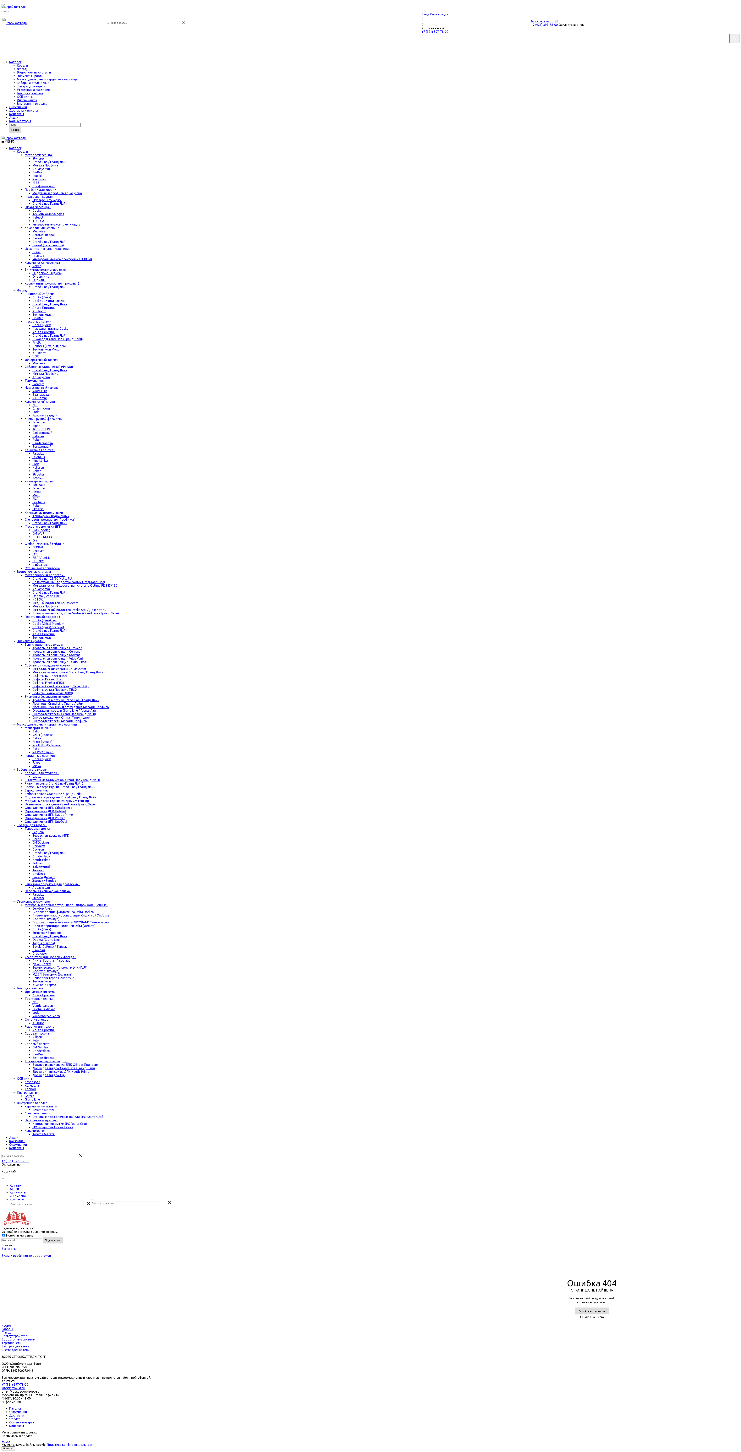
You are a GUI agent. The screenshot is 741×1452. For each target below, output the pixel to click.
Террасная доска (38, 828)
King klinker (40, 460)
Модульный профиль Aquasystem (57, 193)
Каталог (15, 62)
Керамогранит (36, 1130)
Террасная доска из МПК (50, 835)
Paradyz (38, 384)
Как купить (17, 1141)
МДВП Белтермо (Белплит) (52, 974)
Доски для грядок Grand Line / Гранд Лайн (63, 1068)
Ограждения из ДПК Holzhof (45, 811)
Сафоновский (42, 432)
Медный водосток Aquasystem (55, 603)
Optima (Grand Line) (46, 596)
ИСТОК (37, 599)
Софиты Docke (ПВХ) (47, 679)
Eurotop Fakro (42, 908)
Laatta (36, 776)
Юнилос (38, 1023)
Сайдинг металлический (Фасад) (49, 366)
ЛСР (35, 405)
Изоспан (38, 950)
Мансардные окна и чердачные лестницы (47, 79)
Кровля (22, 65)
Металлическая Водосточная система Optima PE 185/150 (74, 585)
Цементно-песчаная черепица (47, 248)
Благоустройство (30, 93)
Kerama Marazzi (43, 1110)
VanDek (37, 1054)
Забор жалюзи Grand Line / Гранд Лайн (53, 794)
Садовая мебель (38, 1033)
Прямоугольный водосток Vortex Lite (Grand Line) (68, 582)
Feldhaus (38, 457)
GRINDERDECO (42, 537)
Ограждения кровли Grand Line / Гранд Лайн (64, 710)
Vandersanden (42, 443)
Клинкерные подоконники (44, 512)
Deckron (38, 849)
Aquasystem (41, 169)
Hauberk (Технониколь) (49, 346)
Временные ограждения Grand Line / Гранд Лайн (60, 787)
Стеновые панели (38, 1113)
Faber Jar (38, 422)
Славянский (41, 408)
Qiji (34, 540)
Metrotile (38, 231)
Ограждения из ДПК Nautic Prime (49, 814)
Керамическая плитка (41, 1106)
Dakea (36, 738)
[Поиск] (92, 1199)
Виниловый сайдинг (40, 294)
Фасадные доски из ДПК (44, 526)
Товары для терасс (31, 86)
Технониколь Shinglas (48, 214)
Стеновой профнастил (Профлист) (51, 519)
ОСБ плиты (25, 96)
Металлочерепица (39, 155)
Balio (36, 731)
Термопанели (35, 380)
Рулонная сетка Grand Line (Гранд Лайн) (54, 783)
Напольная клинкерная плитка (48, 891)
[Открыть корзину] (6, 11)
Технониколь (42, 314)
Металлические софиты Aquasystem (59, 669)
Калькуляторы (20, 121)
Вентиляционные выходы (44, 644)
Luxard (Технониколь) (48, 245)
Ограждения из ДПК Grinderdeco (48, 807)
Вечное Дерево (43, 877)
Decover (38, 550)
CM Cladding (41, 530)
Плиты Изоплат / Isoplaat (51, 960)
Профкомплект (43, 186)
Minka (36, 766)
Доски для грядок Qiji (48, 1075)
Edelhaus (38, 485)
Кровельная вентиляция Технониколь (60, 662)
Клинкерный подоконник (50, 516)
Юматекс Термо (44, 985)
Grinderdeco (41, 856)
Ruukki (37, 175)
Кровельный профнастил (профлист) (53, 283)
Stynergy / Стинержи (47, 200)
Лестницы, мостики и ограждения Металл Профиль (70, 707)
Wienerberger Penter (46, 1016)
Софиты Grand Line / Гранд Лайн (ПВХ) (60, 686)
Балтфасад (40, 394)
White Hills (39, 391)
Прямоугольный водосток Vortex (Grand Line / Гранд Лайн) (75, 613)
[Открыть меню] (3, 4)
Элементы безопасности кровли (49, 696)
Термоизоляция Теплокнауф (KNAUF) (59, 967)
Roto (35, 748)
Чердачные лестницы (41, 755)
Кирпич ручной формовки (44, 419)
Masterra (38, 363)
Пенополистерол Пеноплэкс (53, 978)
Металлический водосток (45, 575)
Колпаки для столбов (42, 773)
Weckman (39, 179)
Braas (36, 252)
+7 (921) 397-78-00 (435, 31)
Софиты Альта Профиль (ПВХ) (54, 689)
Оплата (14, 1419)
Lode (35, 412)
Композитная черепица (43, 228)
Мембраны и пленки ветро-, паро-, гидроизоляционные (66, 905)
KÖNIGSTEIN (41, 429)
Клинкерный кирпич (40, 481)
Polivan (37, 863)
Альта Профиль (43, 307)
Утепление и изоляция (33, 89)
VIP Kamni (39, 398)
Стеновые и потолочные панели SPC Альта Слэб (67, 1116)
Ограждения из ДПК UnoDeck (46, 821)
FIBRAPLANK (41, 557)
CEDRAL (38, 547)
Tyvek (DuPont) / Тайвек (49, 946)
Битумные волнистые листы (46, 269)
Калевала (32, 1085)
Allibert (37, 1037)
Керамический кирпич (41, 401)
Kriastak (38, 255)
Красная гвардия (44, 415)
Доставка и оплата (23, 110)
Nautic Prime (41, 860)
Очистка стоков (37, 1019)
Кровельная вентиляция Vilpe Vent (57, 658)
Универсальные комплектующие (56, 224)
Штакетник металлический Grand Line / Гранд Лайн (62, 780)
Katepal (37, 217)
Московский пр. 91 (544, 21)
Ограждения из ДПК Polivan (45, 818)
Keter (36, 1040)
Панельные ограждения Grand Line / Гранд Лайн (60, 804)
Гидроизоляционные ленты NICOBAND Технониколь (70, 922)
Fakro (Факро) (42, 741)
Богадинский (41, 446)
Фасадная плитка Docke (50, 328)
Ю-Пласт (39, 311)
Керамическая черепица (43, 262)
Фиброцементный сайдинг (45, 544)
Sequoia (38, 832)
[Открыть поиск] (3, 11)
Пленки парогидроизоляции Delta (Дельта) (64, 925)
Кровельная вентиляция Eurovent (57, 648)
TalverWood (41, 866)
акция (6, 1441)
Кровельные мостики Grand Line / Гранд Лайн (65, 700)
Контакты (16, 114)
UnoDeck (38, 873)
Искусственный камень (42, 387)
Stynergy (38, 158)
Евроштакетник (36, 790)
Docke (36, 210)
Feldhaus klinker (43, 1009)
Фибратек (39, 564)
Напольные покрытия (41, 1120)
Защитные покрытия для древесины (52, 884)
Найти (15, 129)
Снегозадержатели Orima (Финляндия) (61, 717)
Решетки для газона (40, 1026)
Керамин (38, 478)
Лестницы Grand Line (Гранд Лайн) (57, 703)
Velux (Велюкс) (43, 735)
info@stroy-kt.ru (13, 1388)
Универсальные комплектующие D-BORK (62, 259)
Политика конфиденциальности (70, 1444)
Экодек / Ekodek (44, 880)
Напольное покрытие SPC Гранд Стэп (59, 1123)
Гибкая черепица (38, 207)
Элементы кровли (30, 76)
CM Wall (38, 533)
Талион (30, 1089)
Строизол (39, 953)
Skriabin (38, 509)
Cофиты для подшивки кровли (48, 665)
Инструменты (27, 100)
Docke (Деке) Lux (44, 620)
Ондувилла (40, 276)
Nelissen (38, 436)
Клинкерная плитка (40, 450)
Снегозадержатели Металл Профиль (59, 721)
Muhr (36, 425)
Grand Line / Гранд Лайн (49, 162)
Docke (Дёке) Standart (48, 627)
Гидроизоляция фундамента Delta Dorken (63, 912)
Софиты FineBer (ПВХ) (48, 682)
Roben (36, 266)
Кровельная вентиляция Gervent (56, 651)
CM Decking (40, 842)
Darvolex (38, 846)
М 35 (35, 182)
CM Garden (40, 1047)
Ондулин (39, 280)
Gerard (37, 238)
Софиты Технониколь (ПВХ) (52, 693)
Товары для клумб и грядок (46, 1061)
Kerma (36, 491)
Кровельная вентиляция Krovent (56, 655)
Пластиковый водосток (43, 616)
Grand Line (32, 1099)
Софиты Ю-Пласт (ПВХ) (49, 675)
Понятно (8, 1448)
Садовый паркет (38, 1044)
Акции (13, 117)
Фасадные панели (39, 321)
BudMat (38, 172)
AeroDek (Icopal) (44, 235)
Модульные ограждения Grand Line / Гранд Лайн (60, 797)
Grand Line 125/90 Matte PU (52, 578)
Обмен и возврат (21, 1422)
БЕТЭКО (38, 561)
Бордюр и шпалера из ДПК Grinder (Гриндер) (65, 1064)
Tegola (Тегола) (43, 943)
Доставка (16, 1415)
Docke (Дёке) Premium (48, 623)
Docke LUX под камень (48, 300)
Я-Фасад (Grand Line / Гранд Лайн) (57, 339)
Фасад (22, 69)
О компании (18, 107)
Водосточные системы (34, 72)
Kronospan (32, 1082)
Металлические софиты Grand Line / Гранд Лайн (67, 672)
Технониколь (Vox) (46, 349)
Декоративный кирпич (42, 360)
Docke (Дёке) (41, 297)
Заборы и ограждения (33, 82)
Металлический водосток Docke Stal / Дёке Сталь (69, 610)
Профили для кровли (41, 189)
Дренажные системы (41, 991)
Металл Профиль (45, 165)
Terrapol (38, 870)
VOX (35, 356)
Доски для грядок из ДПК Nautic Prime (60, 1071)
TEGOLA (38, 221)
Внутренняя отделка (32, 103)
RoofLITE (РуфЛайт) (46, 745)
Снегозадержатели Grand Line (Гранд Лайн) (64, 714)
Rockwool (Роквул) (45, 919)
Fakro (36, 762)
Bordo (36, 839)
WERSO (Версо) (43, 752)
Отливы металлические (42, 568)
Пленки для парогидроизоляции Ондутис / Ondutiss (70, 915)
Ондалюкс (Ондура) (47, 273)
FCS (35, 554)
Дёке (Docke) (41, 964)
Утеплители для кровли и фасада (50, 957)
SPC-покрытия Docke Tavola (52, 1127)
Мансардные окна (39, 728)
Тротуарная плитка (40, 998)
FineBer (37, 318)
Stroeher (38, 474)
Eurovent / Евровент (47, 932)
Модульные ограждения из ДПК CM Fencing (57, 800)
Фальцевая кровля (39, 196)
